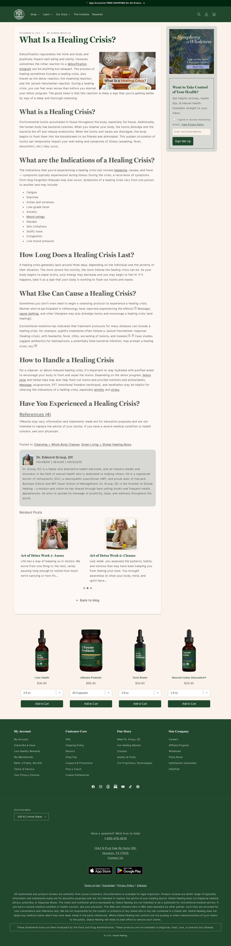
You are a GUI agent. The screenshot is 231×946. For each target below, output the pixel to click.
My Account (21, 739)
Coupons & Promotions (79, 763)
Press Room (176, 757)
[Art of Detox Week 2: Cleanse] (122, 534)
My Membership (23, 757)
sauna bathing (29, 313)
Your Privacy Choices (26, 775)
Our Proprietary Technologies (134, 763)
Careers (173, 739)
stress (115, 389)
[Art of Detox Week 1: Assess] (53, 534)
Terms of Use (92, 885)
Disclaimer (108, 885)
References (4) (35, 414)
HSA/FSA (174, 769)
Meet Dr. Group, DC (129, 739)
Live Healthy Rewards (27, 751)
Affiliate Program (179, 745)
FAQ (68, 739)
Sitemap (142, 885)
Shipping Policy (75, 745)
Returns (70, 751)
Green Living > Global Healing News (106, 444)
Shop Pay (71, 757)
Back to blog (89, 600)
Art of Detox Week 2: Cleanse (113, 555)
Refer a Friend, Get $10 (28, 763)
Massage (25, 384)
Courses (122, 751)
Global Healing (120, 935)
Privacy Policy (125, 885)
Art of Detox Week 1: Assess (42, 555)
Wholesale (175, 751)
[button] (84, 588)
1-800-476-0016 (115, 838)
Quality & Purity (126, 757)
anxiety (99, 389)
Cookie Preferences (77, 775)
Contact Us (115, 857)
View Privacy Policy (192, 124)
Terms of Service (24, 769)
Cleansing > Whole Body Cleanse (57, 444)
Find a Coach (73, 769)
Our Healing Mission (129, 745)
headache (120, 170)
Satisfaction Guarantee (182, 763)
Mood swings (36, 216)
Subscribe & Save (24, 745)
